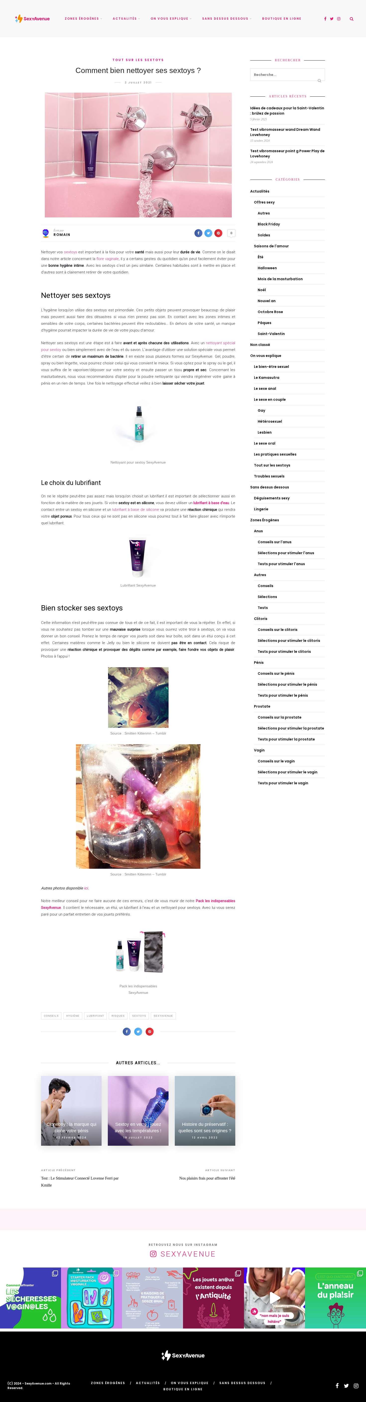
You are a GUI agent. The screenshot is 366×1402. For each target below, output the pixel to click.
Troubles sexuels (269, 476)
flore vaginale (107, 259)
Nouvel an (267, 300)
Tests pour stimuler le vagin (283, 783)
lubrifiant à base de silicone (135, 509)
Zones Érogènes (82, 18)
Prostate (262, 706)
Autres (264, 213)
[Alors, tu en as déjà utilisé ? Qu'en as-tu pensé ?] (335, 1298)
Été (260, 257)
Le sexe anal (265, 388)
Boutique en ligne (282, 18)
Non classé (260, 344)
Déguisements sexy (272, 498)
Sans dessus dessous (225, 18)
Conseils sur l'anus (275, 541)
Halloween (267, 268)
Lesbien (265, 432)
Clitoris (260, 618)
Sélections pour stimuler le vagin (287, 772)
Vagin (259, 750)
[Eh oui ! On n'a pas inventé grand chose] (213, 1298)
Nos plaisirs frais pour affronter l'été (207, 1178)
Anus (258, 531)
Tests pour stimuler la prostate (286, 739)
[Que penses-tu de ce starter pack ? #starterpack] (91, 1298)
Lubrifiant (95, 1015)
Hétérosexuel (270, 421)
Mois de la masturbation (280, 278)
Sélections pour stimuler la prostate (291, 728)
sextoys (70, 252)
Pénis (259, 662)
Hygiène (72, 1015)
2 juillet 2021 (138, 82)
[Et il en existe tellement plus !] (152, 1298)
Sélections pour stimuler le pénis (287, 684)
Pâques (264, 322)
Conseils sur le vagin (276, 761)
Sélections (267, 596)
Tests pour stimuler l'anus (281, 563)
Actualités (125, 18)
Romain (62, 234)
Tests (263, 607)
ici (86, 888)
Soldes (264, 235)
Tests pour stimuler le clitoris (284, 651)
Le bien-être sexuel (271, 366)
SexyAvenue (163, 1015)
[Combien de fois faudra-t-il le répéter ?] (274, 1298)
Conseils (265, 585)
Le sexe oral (264, 443)
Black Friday (269, 224)
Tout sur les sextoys (138, 60)
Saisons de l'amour (271, 246)
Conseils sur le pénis (276, 673)
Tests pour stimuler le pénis (283, 695)
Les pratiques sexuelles (275, 454)
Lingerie (261, 509)
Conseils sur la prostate (280, 717)
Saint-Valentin (271, 333)
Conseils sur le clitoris (278, 629)
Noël (262, 289)
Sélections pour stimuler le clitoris (289, 640)
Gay (261, 410)
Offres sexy (264, 202)
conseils (51, 1015)
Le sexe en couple (270, 399)
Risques (118, 1015)
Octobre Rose (270, 311)
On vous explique (169, 18)
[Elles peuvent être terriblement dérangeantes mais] (30, 1298)
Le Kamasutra (266, 377)
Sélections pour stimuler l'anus (286, 552)
